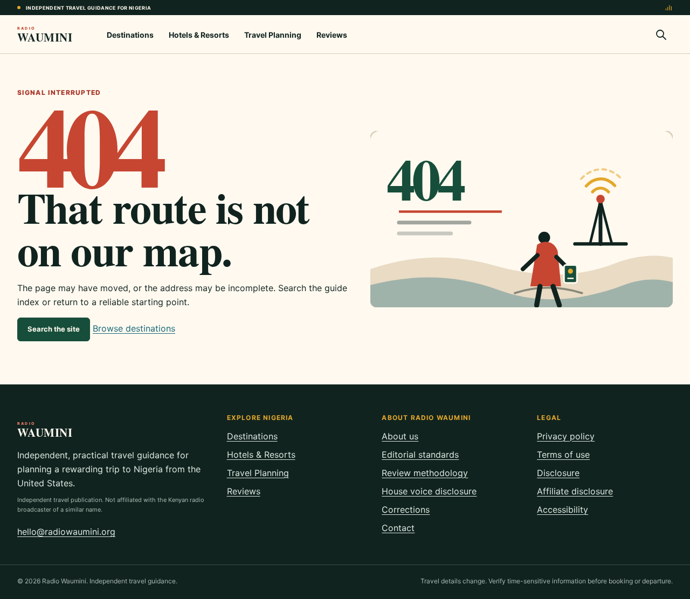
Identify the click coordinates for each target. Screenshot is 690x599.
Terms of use (563, 454)
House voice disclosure (429, 491)
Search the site (53, 329)
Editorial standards (420, 454)
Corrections (406, 509)
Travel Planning (272, 34)
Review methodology (425, 472)
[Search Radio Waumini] (661, 34)
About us (400, 436)
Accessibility (562, 509)
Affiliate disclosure (575, 491)
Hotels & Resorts (199, 34)
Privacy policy (566, 436)
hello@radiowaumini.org (66, 531)
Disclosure (558, 472)
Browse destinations (134, 328)
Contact (398, 527)
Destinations (130, 34)
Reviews (331, 34)
